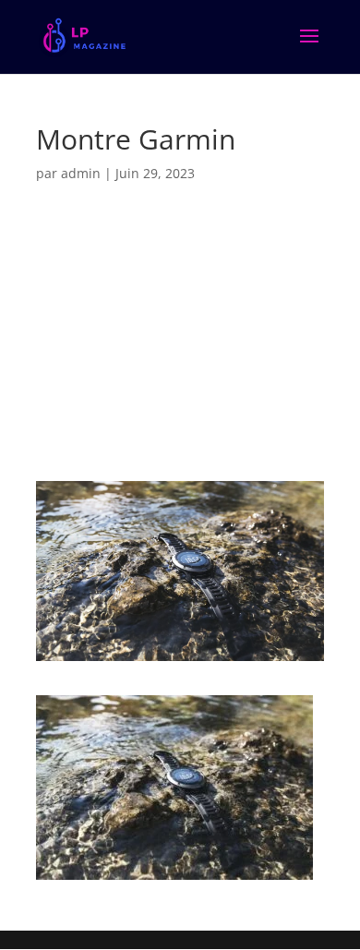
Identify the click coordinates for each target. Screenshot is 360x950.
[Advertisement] (180, 341)
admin (81, 173)
